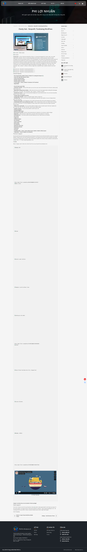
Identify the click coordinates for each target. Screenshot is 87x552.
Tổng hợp (63, 60)
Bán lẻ (62, 30)
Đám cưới (63, 41)
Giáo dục (63, 49)
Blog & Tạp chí (64, 35)
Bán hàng (63, 28)
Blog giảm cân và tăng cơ (68, 66)
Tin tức (52, 3)
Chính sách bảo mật (68, 549)
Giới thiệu (43, 3)
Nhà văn (65, 73)
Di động (62, 43)
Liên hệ (62, 3)
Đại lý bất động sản (68, 76)
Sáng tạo (63, 55)
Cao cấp (62, 37)
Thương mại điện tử (65, 57)
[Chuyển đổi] (73, 31)
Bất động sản (64, 32)
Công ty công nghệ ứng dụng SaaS (68, 70)
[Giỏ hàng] (82, 3)
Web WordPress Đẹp (23, 26)
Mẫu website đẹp (32, 3)
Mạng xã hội (63, 51)
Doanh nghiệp (64, 45)
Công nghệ (63, 39)
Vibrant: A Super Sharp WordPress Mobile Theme (24, 516)
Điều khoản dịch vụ (79, 549)
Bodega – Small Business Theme (48, 515)
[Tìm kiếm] (79, 3)
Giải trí (62, 47)
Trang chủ (20, 3)
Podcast (65, 79)
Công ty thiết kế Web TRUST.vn (14, 549)
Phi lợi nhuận (64, 53)
